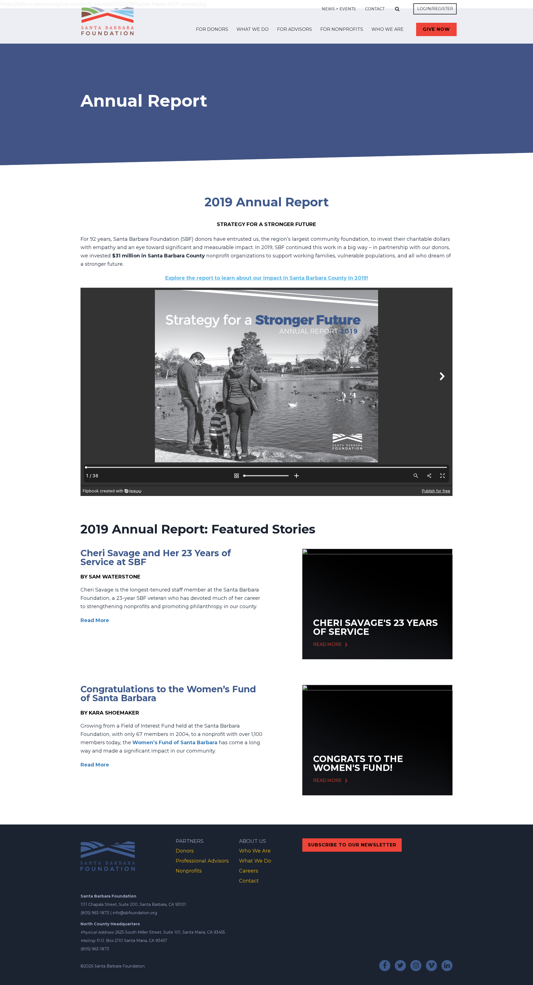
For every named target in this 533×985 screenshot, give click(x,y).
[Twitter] (400, 965)
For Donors (212, 29)
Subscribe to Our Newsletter (352, 845)
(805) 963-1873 (95, 912)
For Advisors (294, 29)
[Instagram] (415, 965)
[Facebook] (384, 965)
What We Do (253, 29)
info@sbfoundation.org (135, 912)
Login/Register (435, 8)
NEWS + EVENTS (339, 8)
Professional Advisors (202, 861)
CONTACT (374, 8)
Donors (185, 851)
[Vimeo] (431, 965)
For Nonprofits (341, 29)
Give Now (436, 29)
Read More (95, 620)
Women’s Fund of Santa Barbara (174, 743)
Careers (248, 871)
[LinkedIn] (446, 965)
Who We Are (387, 29)
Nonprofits (189, 871)
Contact (249, 881)
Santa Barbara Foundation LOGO (107, 19)
